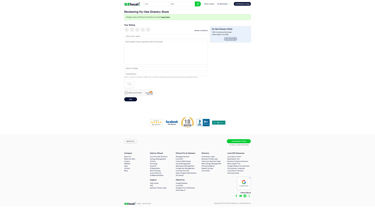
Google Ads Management (185, 168)
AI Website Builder (156, 175)
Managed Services (182, 157)
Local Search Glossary (235, 171)
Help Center (154, 183)
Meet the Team (129, 159)
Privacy (139, 203)
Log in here (165, 17)
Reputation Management (185, 166)
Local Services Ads (182, 171)
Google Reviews (182, 183)
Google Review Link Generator (238, 166)
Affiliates (127, 164)
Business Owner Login (158, 188)
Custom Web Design (183, 161)
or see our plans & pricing (238, 145)
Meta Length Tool (233, 164)
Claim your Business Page (211, 161)
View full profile (230, 39)
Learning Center (233, 173)
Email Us (132, 141)
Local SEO (179, 159)
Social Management (183, 164)
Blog (126, 171)
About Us (127, 157)
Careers (127, 161)
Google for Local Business (185, 188)
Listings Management (158, 159)
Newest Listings (207, 168)
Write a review (209, 4)
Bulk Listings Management (211, 164)
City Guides (206, 171)
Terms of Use (146, 203)
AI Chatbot (180, 175)
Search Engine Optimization (186, 173)
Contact (127, 168)
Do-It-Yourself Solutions (159, 157)
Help (126, 166)
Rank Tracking (155, 171)
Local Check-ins (155, 173)
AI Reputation (155, 168)
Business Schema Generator (237, 161)
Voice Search (180, 190)
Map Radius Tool (233, 159)
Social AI (153, 166)
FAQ (151, 185)
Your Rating (129, 25)
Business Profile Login (210, 159)
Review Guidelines (201, 30)
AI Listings (154, 164)
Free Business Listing (239, 141)
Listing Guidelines (208, 166)
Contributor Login (208, 157)
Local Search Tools (234, 157)
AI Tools (153, 161)
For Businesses (222, 4)
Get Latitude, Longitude (236, 168)
